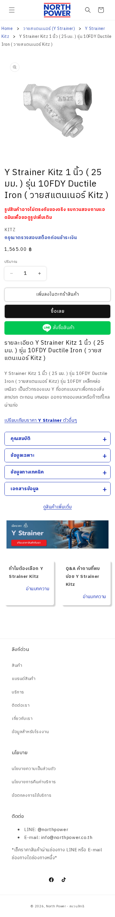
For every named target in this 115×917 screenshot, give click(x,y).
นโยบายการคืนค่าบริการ (34, 782)
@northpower (53, 829)
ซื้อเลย (58, 311)
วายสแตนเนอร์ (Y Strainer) (49, 28)
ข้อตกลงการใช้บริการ (32, 795)
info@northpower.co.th (67, 837)
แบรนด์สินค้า (23, 678)
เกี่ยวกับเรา (22, 718)
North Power (56, 906)
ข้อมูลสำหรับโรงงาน (30, 731)
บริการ (18, 692)
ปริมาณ (10, 262)
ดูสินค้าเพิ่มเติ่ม (57, 507)
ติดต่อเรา (20, 705)
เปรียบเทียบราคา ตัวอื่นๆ (40, 420)
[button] (11, 10)
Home (7, 28)
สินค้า (17, 665)
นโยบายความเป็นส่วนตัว (34, 768)
